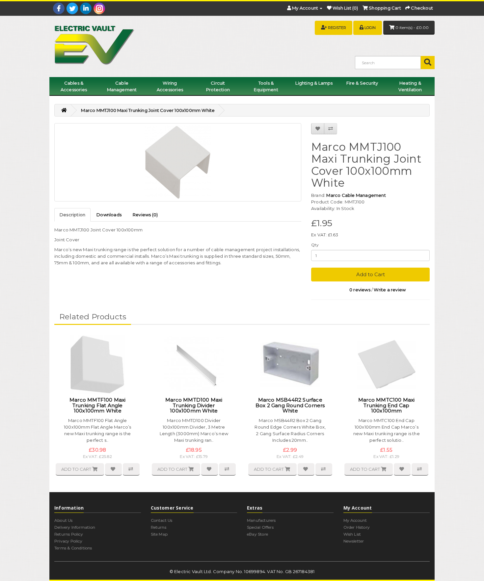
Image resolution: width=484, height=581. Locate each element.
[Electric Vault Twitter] (72, 8)
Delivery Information (74, 527)
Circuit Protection (218, 86)
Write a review (390, 289)
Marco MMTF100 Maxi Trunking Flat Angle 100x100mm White (97, 405)
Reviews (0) (145, 214)
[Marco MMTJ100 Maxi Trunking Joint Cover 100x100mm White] (177, 162)
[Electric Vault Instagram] (99, 8)
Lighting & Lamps (314, 83)
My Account (355, 520)
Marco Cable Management (356, 195)
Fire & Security (362, 83)
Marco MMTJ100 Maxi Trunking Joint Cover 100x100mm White (148, 110)
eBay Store (257, 534)
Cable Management (122, 86)
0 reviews (359, 289)
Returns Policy (68, 534)
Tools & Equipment (266, 86)
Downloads (108, 214)
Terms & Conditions (73, 547)
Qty (315, 244)
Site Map (159, 534)
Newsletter (353, 541)
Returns (158, 527)
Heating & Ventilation (410, 86)
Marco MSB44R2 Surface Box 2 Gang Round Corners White (290, 405)
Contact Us (162, 520)
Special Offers (260, 527)
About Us (63, 520)
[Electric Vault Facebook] (59, 8)
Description (72, 214)
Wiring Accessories (170, 86)
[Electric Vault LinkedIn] (86, 8)
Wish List (352, 534)
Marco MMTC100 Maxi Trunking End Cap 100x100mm (386, 405)
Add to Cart (370, 274)
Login (370, 27)
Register (337, 27)
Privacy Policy (68, 541)
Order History (356, 527)
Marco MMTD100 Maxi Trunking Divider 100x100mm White (194, 405)
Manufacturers (261, 520)
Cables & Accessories (74, 86)
